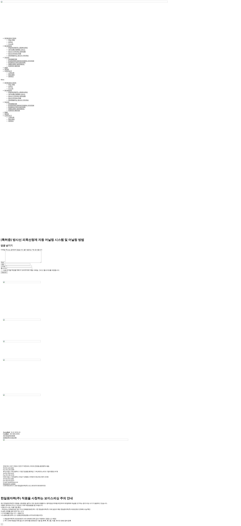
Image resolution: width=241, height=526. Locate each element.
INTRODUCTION (10, 38)
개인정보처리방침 (9, 436)
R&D (6, 67)
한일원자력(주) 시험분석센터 (18, 48)
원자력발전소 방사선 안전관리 (18, 55)
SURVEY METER (14, 66)
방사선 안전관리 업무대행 (17, 51)
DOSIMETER (12, 59)
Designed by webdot (9, 484)
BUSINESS (8, 46)
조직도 (10, 42)
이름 (3, 264)
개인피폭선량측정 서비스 (16, 49)
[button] (120, 80)
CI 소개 (10, 44)
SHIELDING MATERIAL (16, 64)
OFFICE (11, 76)
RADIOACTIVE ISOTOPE (17, 62)
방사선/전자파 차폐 (14, 53)
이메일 (3, 266)
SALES (7, 57)
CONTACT (8, 71)
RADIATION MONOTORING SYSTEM (21, 61)
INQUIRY (11, 75)
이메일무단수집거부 (10, 437)
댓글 (3, 262)
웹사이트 (4, 268)
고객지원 (11, 73)
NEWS (7, 69)
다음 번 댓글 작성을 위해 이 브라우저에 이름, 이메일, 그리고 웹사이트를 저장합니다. (31, 270)
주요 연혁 (11, 40)
